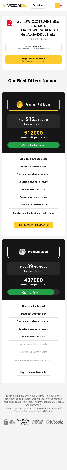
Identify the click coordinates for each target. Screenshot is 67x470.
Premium (38, 5)
